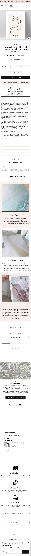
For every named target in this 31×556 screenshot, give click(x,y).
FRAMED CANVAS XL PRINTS (15, 151)
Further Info (15, 518)
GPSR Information (15, 162)
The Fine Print (15, 522)
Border (15, 70)
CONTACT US (15, 159)
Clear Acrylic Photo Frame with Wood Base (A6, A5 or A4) (7, 450)
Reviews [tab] (5, 342)
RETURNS (15, 157)
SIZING (15, 148)
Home (15, 44)
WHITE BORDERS (15, 145)
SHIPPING (15, 154)
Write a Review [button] (16, 337)
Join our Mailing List (15, 526)
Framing (22, 64)
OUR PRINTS (15, 142)
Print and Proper (15, 539)
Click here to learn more (15, 397)
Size (7, 64)
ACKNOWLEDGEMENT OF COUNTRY (15, 513)
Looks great (8, 441)
